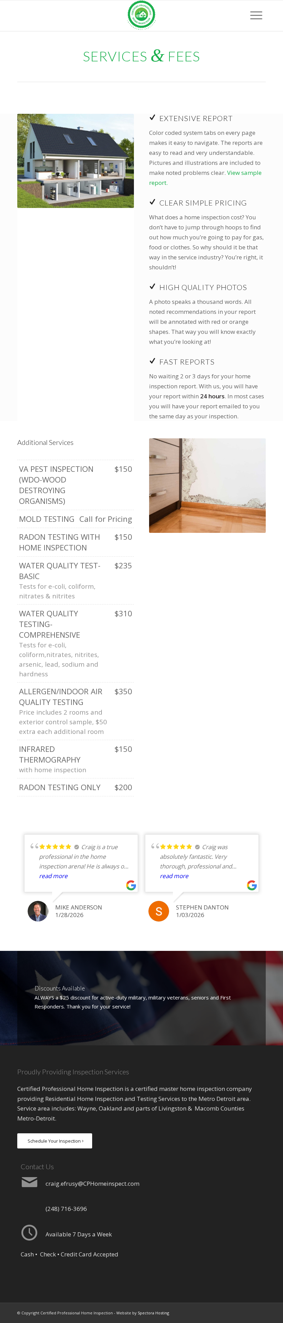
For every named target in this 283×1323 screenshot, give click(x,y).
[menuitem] (256, 15)
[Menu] (256, 15)
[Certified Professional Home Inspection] (141, 15)
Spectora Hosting (153, 1312)
